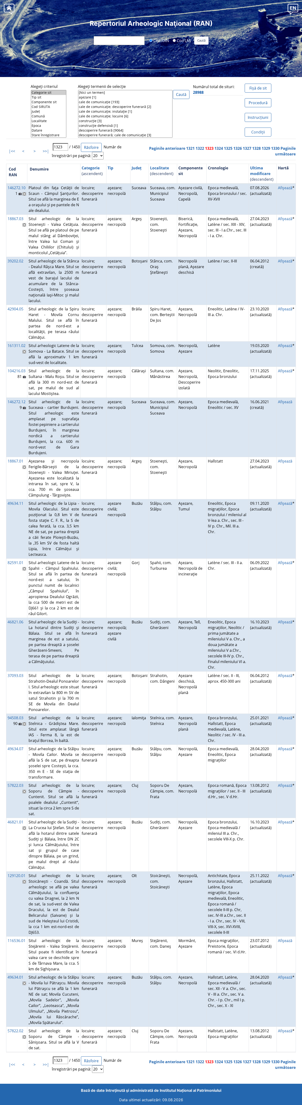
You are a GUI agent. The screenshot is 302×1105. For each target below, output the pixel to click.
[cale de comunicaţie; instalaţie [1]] (125, 111)
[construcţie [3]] (125, 121)
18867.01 (15, 461)
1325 (228, 148)
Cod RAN (160, 40)
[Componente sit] (48, 102)
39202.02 (15, 261)
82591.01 (15, 562)
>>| (46, 151)
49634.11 (15, 503)
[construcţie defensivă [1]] (125, 125)
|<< (12, 151)
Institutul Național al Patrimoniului (190, 1090)
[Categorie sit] (48, 92)
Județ (137, 168)
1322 (200, 148)
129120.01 (16, 875)
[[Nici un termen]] (125, 92)
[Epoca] (48, 125)
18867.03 (15, 218)
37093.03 (15, 675)
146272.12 (16, 401)
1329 (266, 148)
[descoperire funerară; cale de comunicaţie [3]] (125, 135)
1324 (218, 148)
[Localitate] (48, 121)
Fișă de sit (258, 88)
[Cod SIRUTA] (48, 106)
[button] (293, 8)
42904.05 (15, 309)
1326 (237, 148)
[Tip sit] (48, 97)
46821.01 (15, 822)
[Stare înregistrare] (48, 135)
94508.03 (15, 717)
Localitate (159, 168)
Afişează (285, 187)
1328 (256, 148)
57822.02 (15, 1030)
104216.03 (16, 370)
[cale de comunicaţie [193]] (125, 102)
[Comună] (48, 116)
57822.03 (15, 785)
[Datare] (48, 130)
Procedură (258, 102)
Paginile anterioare (167, 148)
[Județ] (48, 111)
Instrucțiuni (258, 117)
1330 (275, 148)
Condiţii (258, 132)
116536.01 (16, 940)
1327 (247, 148)
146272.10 (16, 187)
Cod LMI (183, 40)
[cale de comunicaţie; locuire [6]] (125, 116)
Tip (110, 168)
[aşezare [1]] (125, 97)
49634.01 (15, 977)
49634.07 (15, 748)
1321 (190, 148)
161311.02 (16, 345)
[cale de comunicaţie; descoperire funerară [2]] (125, 106)
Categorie (91, 168)
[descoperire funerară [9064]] (125, 130)
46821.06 (15, 622)
